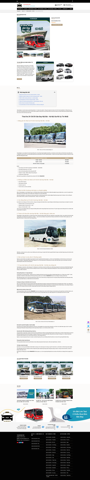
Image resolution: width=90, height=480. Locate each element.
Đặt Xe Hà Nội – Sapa (64, 442)
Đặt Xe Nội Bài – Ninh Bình (51, 467)
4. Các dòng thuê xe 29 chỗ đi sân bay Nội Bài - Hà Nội (28, 99)
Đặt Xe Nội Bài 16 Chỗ (52, 376)
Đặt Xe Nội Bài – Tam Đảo (51, 449)
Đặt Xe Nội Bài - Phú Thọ (50, 442)
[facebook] (72, 1)
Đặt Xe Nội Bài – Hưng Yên (51, 465)
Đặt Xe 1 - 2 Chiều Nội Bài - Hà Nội (28, 11)
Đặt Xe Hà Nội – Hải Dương (66, 447)
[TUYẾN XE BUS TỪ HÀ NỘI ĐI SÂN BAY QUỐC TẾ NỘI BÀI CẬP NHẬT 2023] (64, 399)
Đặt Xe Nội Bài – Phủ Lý (50, 470)
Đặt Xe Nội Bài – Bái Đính (50, 437)
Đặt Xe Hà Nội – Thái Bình (65, 470)
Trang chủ (18, 11)
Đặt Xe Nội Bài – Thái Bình (51, 439)
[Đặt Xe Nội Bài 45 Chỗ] (24, 368)
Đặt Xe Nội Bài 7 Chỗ (66, 376)
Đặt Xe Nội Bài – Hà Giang (51, 447)
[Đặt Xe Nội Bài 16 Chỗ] (52, 368)
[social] (19, 442)
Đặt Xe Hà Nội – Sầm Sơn (65, 449)
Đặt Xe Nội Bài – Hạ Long (50, 472)
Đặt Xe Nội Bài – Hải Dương (51, 462)
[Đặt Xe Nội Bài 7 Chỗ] (66, 368)
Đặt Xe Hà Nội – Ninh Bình (65, 457)
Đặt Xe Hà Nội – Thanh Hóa (65, 475)
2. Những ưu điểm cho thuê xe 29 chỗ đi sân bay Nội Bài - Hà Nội (30, 96)
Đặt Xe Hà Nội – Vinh (64, 472)
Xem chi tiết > (25, 404)
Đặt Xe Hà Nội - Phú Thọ (65, 439)
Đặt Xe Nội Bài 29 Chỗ (38, 376)
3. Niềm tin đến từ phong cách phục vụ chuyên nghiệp (28, 97)
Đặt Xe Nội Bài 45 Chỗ (24, 376)
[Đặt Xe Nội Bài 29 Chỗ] (38, 368)
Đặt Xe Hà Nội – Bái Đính (65, 444)
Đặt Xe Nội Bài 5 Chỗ (35, 448)
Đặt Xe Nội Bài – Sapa (50, 455)
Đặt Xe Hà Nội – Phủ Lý (65, 467)
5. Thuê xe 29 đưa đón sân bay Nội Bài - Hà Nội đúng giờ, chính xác (31, 101)
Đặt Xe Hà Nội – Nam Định (65, 462)
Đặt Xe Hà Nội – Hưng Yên (65, 437)
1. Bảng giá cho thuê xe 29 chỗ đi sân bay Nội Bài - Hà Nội (29, 94)
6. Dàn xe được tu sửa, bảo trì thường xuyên (26, 102)
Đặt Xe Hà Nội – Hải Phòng (65, 455)
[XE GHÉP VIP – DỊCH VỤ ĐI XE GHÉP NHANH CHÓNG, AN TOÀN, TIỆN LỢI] (45, 399)
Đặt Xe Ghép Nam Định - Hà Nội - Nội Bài (52, 476)
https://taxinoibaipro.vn (23, 440)
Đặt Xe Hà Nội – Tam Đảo (65, 460)
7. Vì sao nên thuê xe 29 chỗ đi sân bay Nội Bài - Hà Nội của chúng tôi (31, 104)
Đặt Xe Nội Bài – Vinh (50, 457)
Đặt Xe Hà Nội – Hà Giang (65, 465)
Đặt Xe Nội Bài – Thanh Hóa (51, 460)
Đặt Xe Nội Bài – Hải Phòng (51, 444)
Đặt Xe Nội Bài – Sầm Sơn (51, 452)
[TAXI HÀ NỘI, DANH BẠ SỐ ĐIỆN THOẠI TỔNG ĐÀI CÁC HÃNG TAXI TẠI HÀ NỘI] (26, 399)
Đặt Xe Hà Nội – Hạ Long (65, 452)
